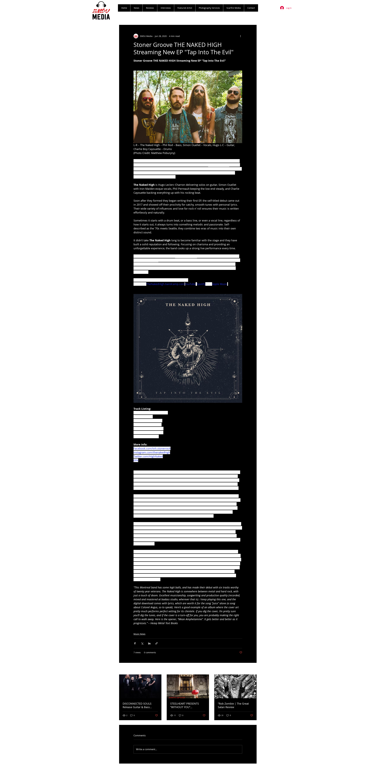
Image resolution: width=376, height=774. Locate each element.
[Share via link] (156, 643)
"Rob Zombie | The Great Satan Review (233, 705)
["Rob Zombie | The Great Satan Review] (235, 686)
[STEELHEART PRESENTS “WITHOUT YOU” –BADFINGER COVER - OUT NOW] (188, 686)
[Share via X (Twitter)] (142, 643)
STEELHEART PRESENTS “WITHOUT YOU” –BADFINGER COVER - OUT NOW (186, 705)
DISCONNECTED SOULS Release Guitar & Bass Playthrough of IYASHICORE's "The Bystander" (140, 705)
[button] (149, 8)
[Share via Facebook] (135, 643)
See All (253, 669)
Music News (139, 634)
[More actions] (240, 36)
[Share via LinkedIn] (149, 643)
